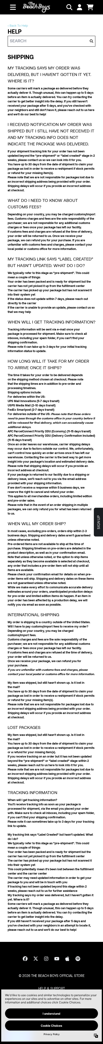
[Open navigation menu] (13, 7)
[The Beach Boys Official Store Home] (36, 7)
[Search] (91, 41)
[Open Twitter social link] (35, 958)
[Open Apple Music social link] (67, 958)
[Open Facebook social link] (25, 958)
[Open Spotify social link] (78, 958)
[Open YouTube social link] (57, 958)
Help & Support (51, 988)
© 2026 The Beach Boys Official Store (52, 976)
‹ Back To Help (18, 26)
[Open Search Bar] (69, 7)
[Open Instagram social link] (46, 958)
